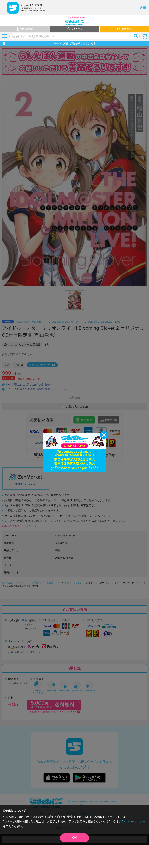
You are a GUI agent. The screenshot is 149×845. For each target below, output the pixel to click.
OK (74, 837)
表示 (143, 8)
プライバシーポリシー (132, 821)
